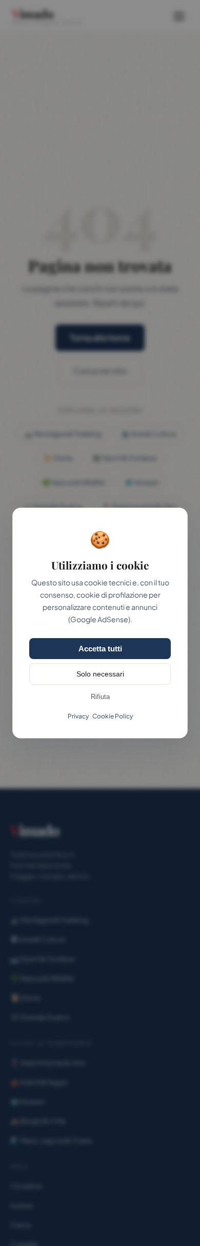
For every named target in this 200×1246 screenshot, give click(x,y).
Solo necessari (100, 674)
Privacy (78, 716)
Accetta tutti (100, 648)
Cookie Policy (112, 716)
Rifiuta (100, 697)
